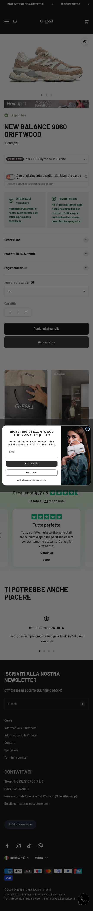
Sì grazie (32, 463)
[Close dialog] (87, 429)
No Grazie (32, 472)
